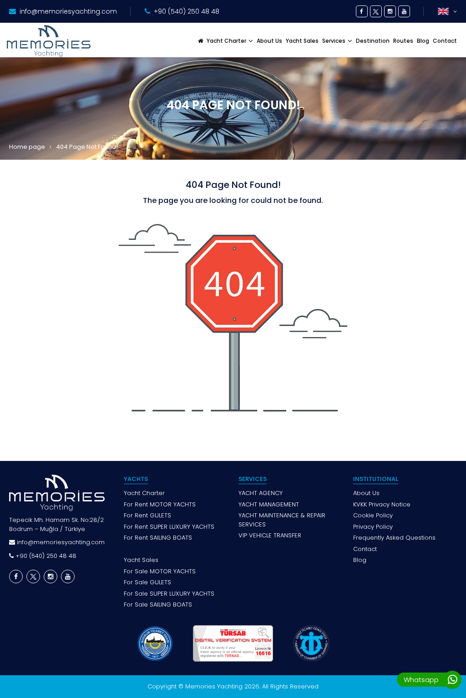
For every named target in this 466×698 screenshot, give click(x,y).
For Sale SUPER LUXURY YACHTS (169, 593)
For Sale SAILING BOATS (158, 604)
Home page (27, 147)
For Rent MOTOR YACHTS (160, 504)
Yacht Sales (302, 41)
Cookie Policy (373, 515)
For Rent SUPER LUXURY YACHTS (169, 526)
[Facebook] (362, 11)
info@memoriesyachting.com (68, 11)
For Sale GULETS (147, 582)
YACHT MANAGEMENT (268, 504)
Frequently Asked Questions (394, 537)
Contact (445, 41)
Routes (403, 41)
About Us (269, 41)
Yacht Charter (144, 493)
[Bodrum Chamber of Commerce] (154, 643)
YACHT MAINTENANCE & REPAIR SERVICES (281, 520)
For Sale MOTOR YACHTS (160, 571)
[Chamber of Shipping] (311, 643)
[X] (376, 11)
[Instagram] (390, 11)
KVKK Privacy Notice (381, 504)
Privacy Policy (373, 526)
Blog (423, 41)
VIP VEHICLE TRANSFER (269, 535)
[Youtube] (404, 11)
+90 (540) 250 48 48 (186, 11)
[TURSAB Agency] (233, 643)
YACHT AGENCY (260, 493)
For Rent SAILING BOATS (158, 537)
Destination (373, 41)
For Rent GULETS (147, 515)
